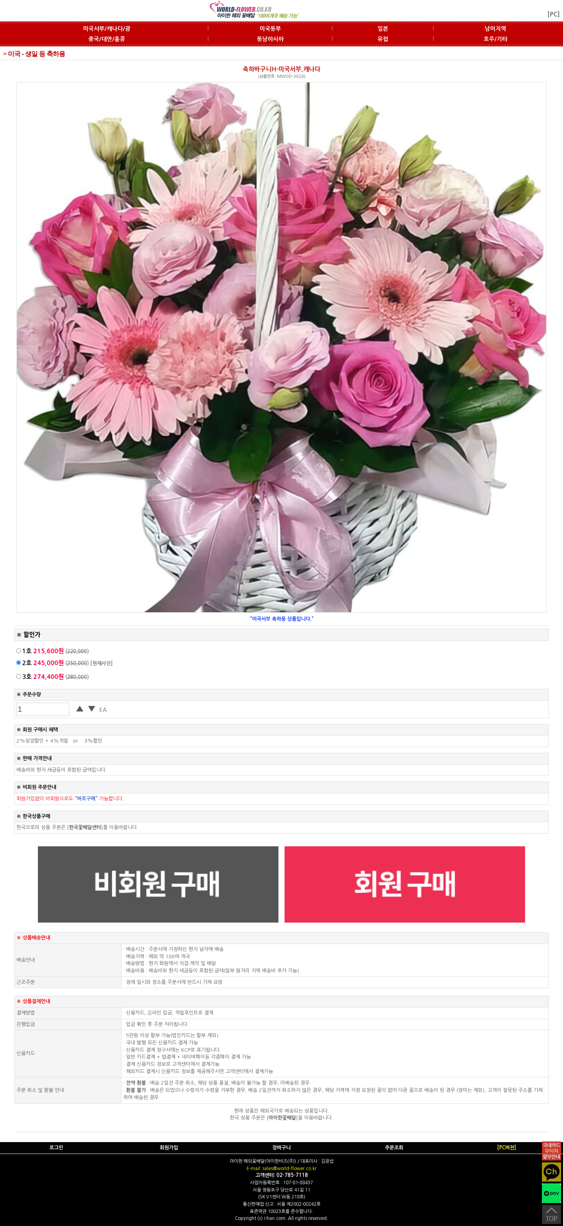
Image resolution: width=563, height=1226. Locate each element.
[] (85, 827)
